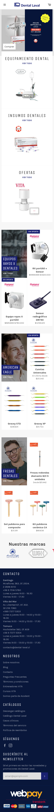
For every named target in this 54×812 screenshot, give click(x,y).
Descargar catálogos (14, 711)
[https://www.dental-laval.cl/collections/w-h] (31, 553)
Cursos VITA (9, 691)
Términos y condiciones (15, 681)
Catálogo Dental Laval (15, 715)
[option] (27, 31)
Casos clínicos (11, 720)
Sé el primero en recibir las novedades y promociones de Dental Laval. (24, 767)
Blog (5, 667)
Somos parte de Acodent (16, 696)
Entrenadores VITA (12, 686)
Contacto (8, 672)
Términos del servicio (14, 725)
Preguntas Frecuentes (15, 676)
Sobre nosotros (11, 662)
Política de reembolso (15, 730)
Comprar (9, 46)
